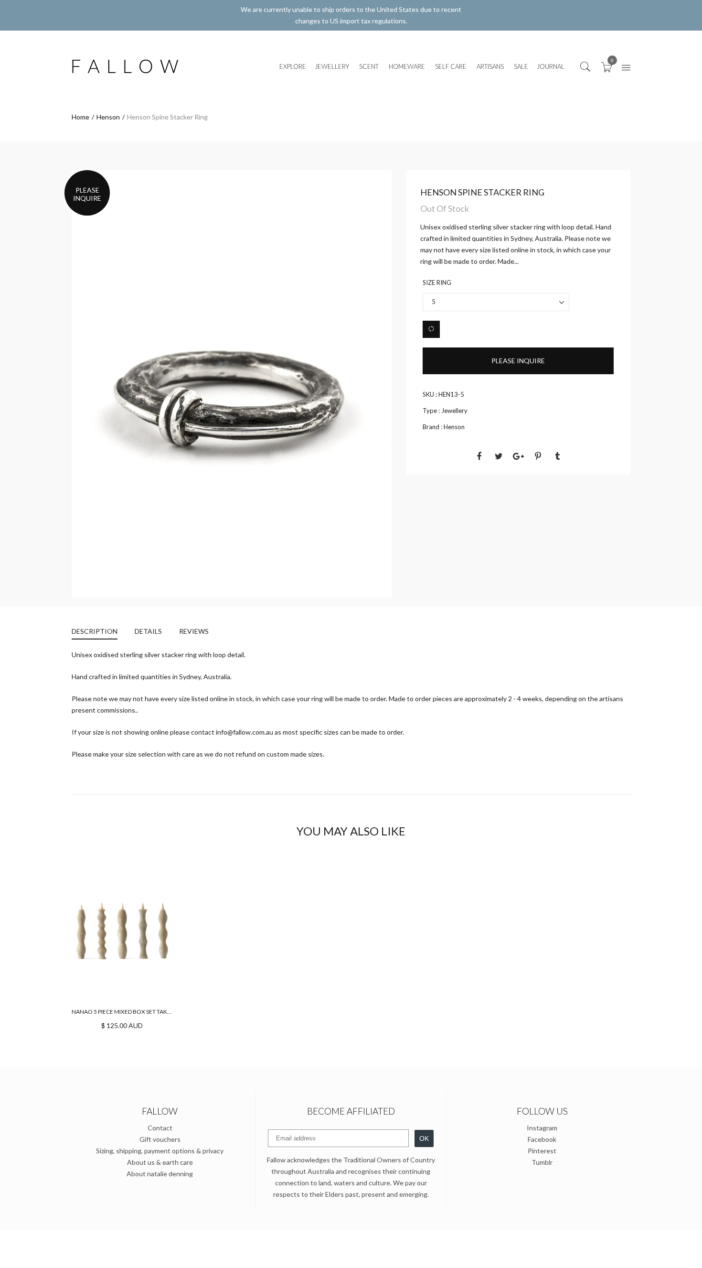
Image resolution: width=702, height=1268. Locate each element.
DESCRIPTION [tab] (94, 631)
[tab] (99, 632)
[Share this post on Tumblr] (557, 456)
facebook (542, 1139)
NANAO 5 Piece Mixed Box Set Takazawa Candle (141, 1011)
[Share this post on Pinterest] (537, 456)
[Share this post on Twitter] (498, 456)
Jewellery (454, 410)
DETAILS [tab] (148, 631)
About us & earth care (160, 1162)
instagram (542, 1128)
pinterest (542, 1151)
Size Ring (437, 282)
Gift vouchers (160, 1139)
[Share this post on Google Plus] (518, 456)
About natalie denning (160, 1174)
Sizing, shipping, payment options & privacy (159, 1151)
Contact (160, 1128)
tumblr (542, 1162)
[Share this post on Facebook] (479, 456)
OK (424, 1138)
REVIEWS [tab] (194, 631)
